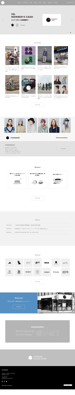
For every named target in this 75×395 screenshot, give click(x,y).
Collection (25, 2)
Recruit (55, 2)
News (40, 2)
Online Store (70, 2)
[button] (3, 20)
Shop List (50, 2)
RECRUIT (8, 373)
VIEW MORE (37, 104)
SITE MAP (13, 373)
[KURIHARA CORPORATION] (7, 385)
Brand (44, 2)
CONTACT (4, 373)
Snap (31, 2)
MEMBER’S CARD (5, 374)
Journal (19, 2)
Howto (35, 2)
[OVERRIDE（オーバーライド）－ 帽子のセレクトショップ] (2, 2)
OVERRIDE (4, 378)
